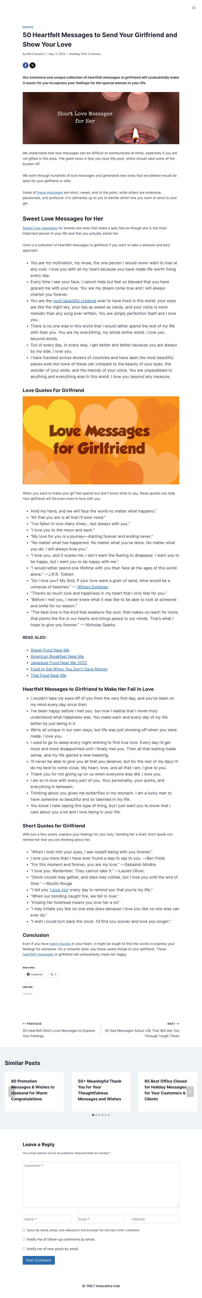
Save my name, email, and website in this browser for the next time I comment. (83, 1230)
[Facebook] (26, 65)
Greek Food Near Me (50, 650)
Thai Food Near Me (48, 675)
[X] (33, 65)
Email (84, 1219)
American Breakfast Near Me (57, 656)
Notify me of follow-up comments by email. (61, 1239)
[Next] (190, 1091)
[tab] (93, 1115)
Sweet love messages (40, 228)
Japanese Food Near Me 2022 (59, 662)
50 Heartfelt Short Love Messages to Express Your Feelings (59, 1030)
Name (30, 1219)
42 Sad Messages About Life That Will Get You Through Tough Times (142, 1030)
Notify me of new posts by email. (53, 1249)
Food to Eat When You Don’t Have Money (69, 669)
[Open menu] (193, 8)
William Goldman (92, 587)
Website (138, 1219)
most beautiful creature (74, 300)
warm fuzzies (60, 944)
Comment (33, 1166)
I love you (59, 889)
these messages (50, 193)
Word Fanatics (36, 53)
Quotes (28, 27)
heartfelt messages (38, 954)
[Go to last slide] (11, 1091)
